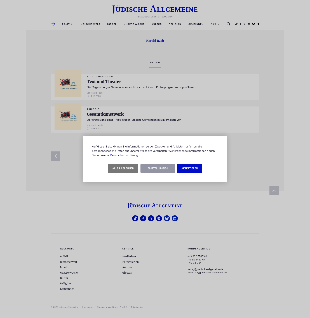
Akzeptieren (189, 168)
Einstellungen (158, 168)
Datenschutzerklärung (124, 155)
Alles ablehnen (123, 168)
